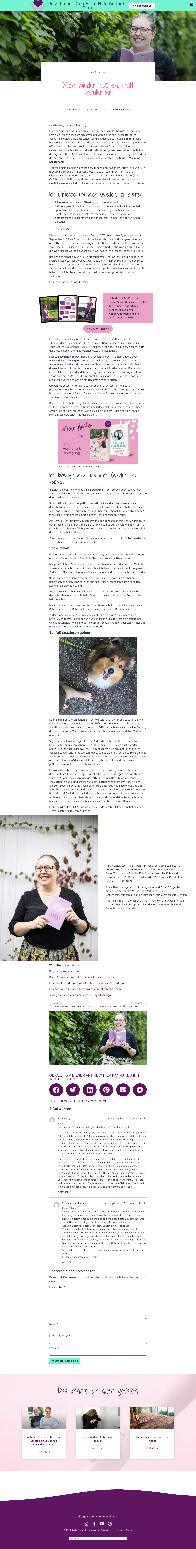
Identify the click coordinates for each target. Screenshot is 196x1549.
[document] (98, 774)
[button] (192, 4)
